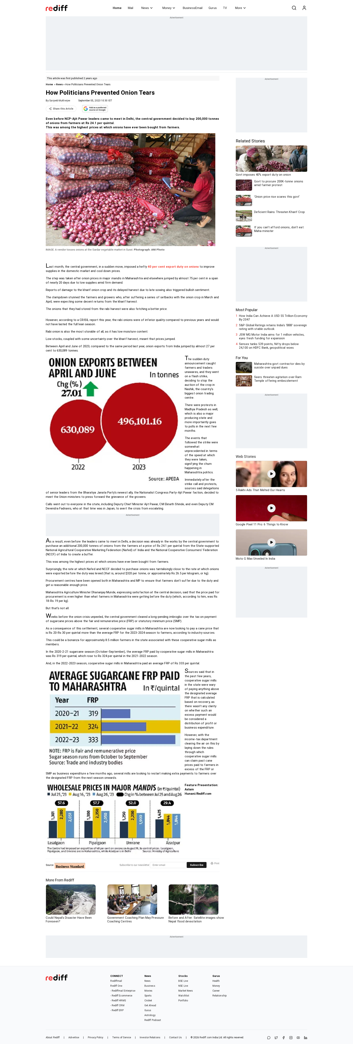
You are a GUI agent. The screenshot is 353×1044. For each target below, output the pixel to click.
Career (216, 990)
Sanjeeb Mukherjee (59, 100)
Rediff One (116, 985)
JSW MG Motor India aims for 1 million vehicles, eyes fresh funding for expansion (271, 336)
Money (166, 8)
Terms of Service (121, 1037)
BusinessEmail (192, 8)
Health (216, 981)
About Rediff (53, 1037)
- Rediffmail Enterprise (122, 990)
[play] (271, 474)
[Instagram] (291, 1038)
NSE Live (183, 985)
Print (216, 863)
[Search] (294, 8)
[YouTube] (298, 1038)
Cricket (148, 1000)
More (238, 8)
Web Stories (246, 456)
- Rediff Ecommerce (121, 995)
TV (225, 8)
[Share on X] (276, 1038)
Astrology (149, 1015)
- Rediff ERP (116, 1010)
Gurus (213, 8)
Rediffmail (116, 981)
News (145, 8)
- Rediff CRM (117, 1005)
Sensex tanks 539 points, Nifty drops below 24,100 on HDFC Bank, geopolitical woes (269, 345)
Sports (148, 995)
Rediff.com (206, 1037)
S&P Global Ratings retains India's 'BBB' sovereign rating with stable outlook (273, 327)
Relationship (219, 995)
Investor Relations (150, 1037)
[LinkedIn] (305, 1038)
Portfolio (183, 1000)
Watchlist (183, 995)
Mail (130, 8)
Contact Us (175, 1037)
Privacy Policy (95, 1037)
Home (117, 8)
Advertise (73, 1037)
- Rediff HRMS (118, 1000)
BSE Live (183, 981)
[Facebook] (283, 1038)
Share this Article (63, 108)
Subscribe (196, 864)
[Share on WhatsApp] (268, 1038)
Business (149, 985)
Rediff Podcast (152, 1020)
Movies (148, 990)
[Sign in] (304, 8)
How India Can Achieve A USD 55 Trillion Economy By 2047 (273, 317)
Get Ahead (150, 1005)
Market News (185, 990)
